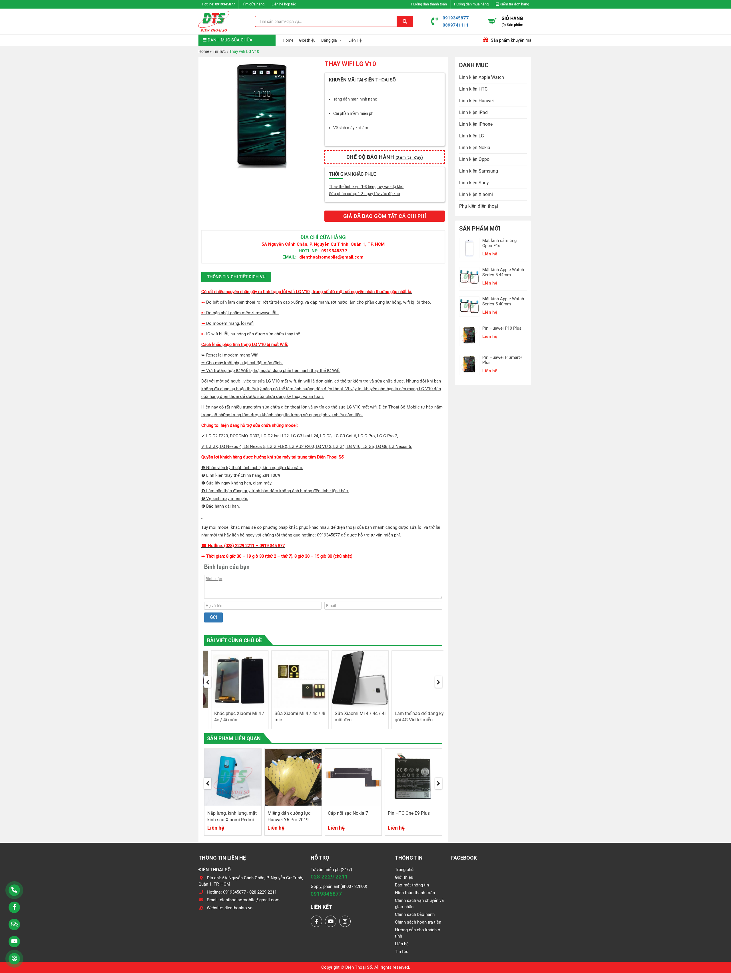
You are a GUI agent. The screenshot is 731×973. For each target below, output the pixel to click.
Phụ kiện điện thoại (478, 206)
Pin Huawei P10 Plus (501, 328)
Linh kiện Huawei (476, 100)
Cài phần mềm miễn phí (353, 113)
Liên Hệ (355, 40)
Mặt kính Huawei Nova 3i (413, 813)
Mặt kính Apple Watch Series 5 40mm (503, 301)
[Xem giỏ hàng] (492, 21)
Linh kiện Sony (474, 182)
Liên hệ (402, 943)
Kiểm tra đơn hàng (514, 4)
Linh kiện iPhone (476, 124)
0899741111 (456, 25)
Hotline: (308, 250)
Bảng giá (329, 40)
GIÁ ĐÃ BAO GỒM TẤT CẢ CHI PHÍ (384, 216)
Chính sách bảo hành (415, 914)
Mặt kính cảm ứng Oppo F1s (499, 243)
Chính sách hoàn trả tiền (418, 922)
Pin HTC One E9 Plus (349, 813)
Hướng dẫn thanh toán (429, 4)
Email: (289, 257)
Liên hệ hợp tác (284, 4)
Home (288, 40)
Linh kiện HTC (473, 89)
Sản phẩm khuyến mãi (511, 40)
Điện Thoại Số (358, 967)
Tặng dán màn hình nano (355, 99)
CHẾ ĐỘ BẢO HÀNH (384, 157)
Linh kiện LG (471, 136)
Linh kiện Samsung (478, 171)
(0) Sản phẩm (512, 25)
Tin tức (401, 951)
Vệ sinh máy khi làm (350, 127)
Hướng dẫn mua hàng (471, 4)
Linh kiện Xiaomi (476, 194)
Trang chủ (404, 869)
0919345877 (225, 4)
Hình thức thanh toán (415, 892)
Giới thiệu (307, 40)
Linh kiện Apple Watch (481, 77)
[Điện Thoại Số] (213, 21)
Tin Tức (219, 51)
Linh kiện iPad (473, 112)
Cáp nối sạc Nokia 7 (288, 813)
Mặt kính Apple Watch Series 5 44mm (503, 272)
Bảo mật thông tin (412, 885)
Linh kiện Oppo (474, 159)
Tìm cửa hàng (253, 4)
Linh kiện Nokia (474, 147)
